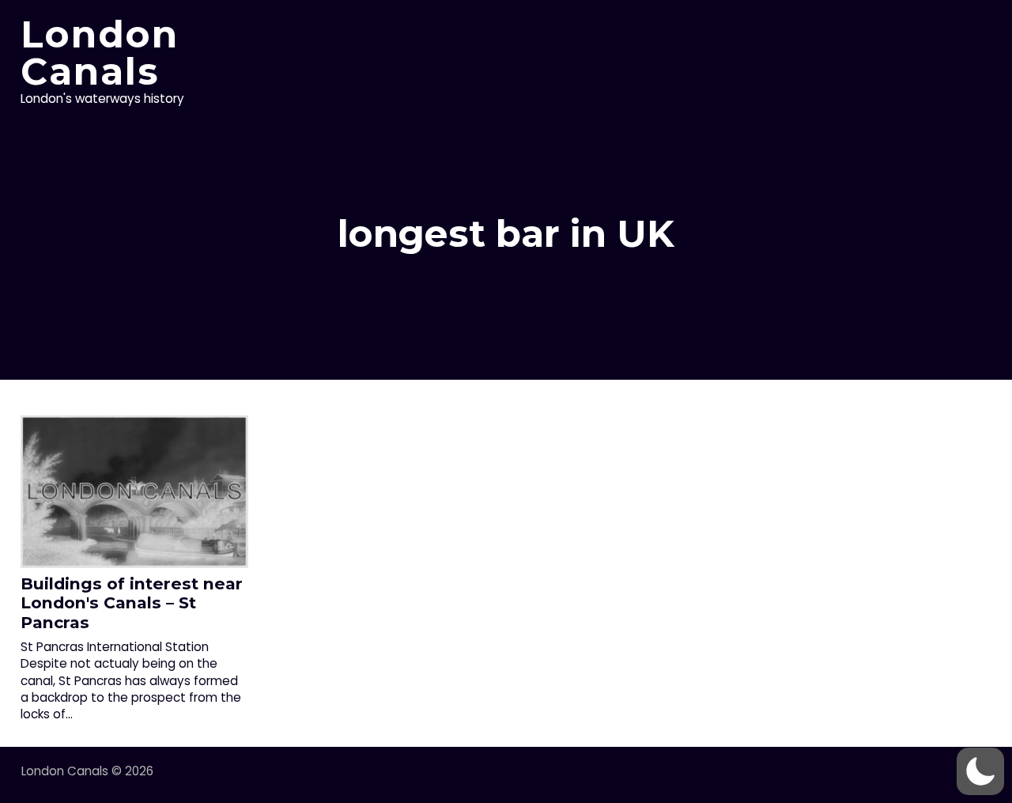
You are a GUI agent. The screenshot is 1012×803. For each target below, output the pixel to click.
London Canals (100, 52)
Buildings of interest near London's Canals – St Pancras (132, 603)
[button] (980, 771)
